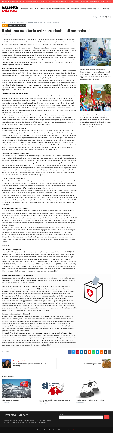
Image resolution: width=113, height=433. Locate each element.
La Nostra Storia (72, 9)
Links (99, 9)
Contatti (105, 9)
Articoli (9, 22)
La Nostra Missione (57, 9)
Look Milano (73, 430)
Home (3, 22)
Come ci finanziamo (88, 9)
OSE (32, 9)
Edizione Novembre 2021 (20, 22)
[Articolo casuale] (106, 17)
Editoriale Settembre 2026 (10, 400)
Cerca (61, 414)
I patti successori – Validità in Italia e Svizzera (90, 400)
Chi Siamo (44, 9)
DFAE (37, 9)
